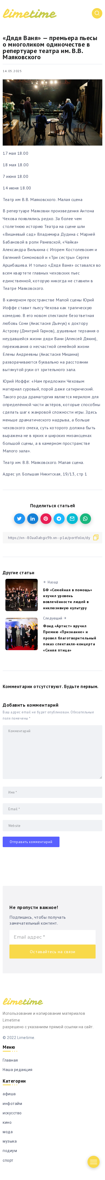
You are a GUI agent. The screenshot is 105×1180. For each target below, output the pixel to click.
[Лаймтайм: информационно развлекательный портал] (30, 12)
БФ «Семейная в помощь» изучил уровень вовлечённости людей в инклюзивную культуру (67, 598)
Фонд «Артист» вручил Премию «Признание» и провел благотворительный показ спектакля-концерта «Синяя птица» (69, 638)
